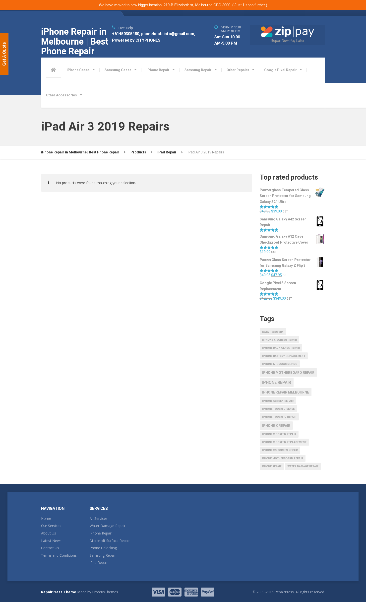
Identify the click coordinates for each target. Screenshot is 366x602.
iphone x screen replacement (284, 442)
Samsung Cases (118, 70)
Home (46, 518)
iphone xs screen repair (280, 450)
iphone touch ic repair (279, 416)
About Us (48, 533)
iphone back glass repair (281, 347)
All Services (99, 518)
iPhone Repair (158, 70)
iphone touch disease (278, 408)
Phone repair (272, 466)
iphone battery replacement (283, 356)
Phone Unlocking (103, 547)
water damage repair (302, 466)
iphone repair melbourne (285, 392)
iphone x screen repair (279, 434)
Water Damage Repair (107, 525)
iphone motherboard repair (288, 373)
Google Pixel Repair (280, 70)
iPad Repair (99, 562)
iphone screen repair (278, 400)
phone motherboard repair (282, 458)
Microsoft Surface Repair (110, 540)
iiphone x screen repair (279, 339)
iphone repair (276, 382)
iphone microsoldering (279, 364)
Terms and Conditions (59, 555)
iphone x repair (276, 426)
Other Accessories (61, 95)
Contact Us (50, 547)
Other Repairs (238, 70)
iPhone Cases (78, 70)
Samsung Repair (198, 70)
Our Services (51, 525)
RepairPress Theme (58, 592)
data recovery (273, 332)
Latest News (51, 540)
